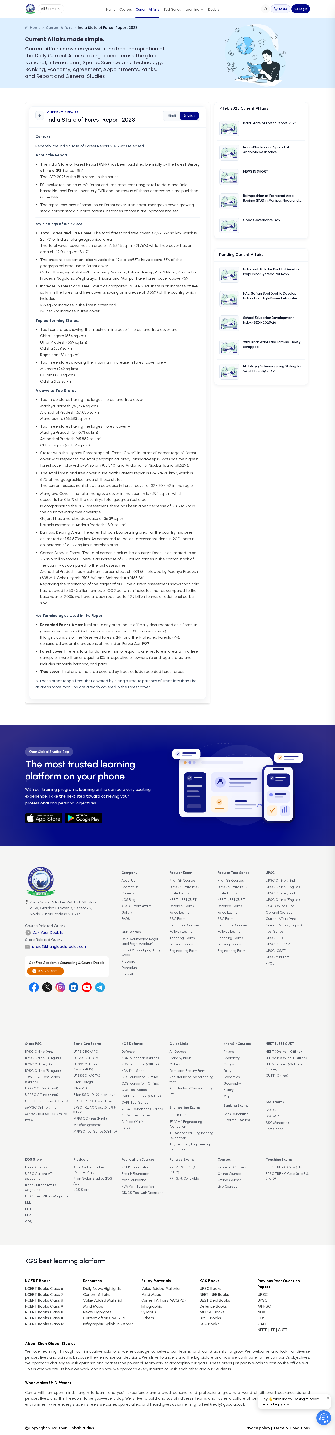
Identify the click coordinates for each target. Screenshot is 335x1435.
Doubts (213, 9)
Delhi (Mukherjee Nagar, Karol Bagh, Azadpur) (140, 941)
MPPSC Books (212, 1312)
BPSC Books (210, 1318)
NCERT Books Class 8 (44, 1300)
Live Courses (227, 1186)
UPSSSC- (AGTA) (86, 1076)
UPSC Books (210, 1288)
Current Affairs (147, 9)
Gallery (127, 912)
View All (127, 974)
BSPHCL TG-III (180, 1115)
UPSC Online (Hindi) (281, 880)
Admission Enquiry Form (187, 1071)
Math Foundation (134, 1180)
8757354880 (48, 971)
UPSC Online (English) (283, 887)
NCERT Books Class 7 (44, 1294)
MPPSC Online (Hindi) (42, 1107)
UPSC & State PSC (184, 887)
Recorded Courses (232, 1167)
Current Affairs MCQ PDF (105, 1318)
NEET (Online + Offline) (284, 1052)
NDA (28, 1215)
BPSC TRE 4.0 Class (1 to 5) (93, 1101)
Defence (128, 1052)
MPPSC (264, 1306)
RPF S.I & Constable (184, 1178)
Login (303, 9)
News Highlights (97, 1312)
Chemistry (231, 1058)
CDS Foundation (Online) (140, 1083)
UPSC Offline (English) (283, 900)
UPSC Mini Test (277, 957)
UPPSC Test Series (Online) (46, 1101)
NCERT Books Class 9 (44, 1306)
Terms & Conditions (291, 1428)
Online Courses (229, 1174)
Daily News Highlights (102, 1288)
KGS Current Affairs (136, 906)
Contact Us (129, 887)
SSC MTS (273, 1116)
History (228, 1090)
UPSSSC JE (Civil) (87, 1058)
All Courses (177, 1052)
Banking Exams (181, 944)
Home (111, 9)
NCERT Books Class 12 (44, 1324)
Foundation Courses (184, 925)
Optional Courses (279, 912)
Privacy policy (257, 1428)
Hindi (172, 115)
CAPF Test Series (134, 1103)
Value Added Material (102, 1300)
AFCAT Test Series (135, 1115)
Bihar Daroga (83, 1082)
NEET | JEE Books (214, 1294)
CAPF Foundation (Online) (141, 1096)
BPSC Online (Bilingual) (43, 1058)
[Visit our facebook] (33, 987)
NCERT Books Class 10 (44, 1312)
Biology (228, 1064)
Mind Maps (93, 1306)
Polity (227, 1071)
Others (147, 1318)
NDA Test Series (133, 1071)
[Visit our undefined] (47, 987)
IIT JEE (30, 1209)
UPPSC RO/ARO (85, 1052)
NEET (29, 1202)
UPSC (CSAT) (276, 951)
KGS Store (81, 1190)
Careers (127, 893)
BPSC (262, 1300)
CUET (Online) (277, 1076)
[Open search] (265, 8)
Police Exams (179, 912)
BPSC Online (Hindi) (40, 1052)
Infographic (151, 1306)
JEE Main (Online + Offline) (286, 1058)
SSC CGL (273, 1110)
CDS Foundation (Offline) (140, 1077)
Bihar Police (82, 1088)
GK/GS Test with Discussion (142, 1193)
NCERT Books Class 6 (44, 1288)
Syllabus (148, 1312)
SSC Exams (178, 919)
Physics (228, 1052)
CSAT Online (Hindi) (281, 906)
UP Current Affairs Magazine (47, 1196)
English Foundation (135, 1174)
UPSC (263, 1294)
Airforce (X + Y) (133, 1122)
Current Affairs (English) (284, 925)
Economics (231, 1077)
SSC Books (209, 1324)
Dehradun (129, 968)
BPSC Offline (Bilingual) (43, 1071)
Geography (232, 1083)
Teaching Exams (182, 938)
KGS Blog (128, 900)
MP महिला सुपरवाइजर (86, 1125)
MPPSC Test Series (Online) (47, 1114)
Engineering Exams (184, 951)
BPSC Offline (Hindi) (40, 1064)
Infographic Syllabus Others (108, 1324)
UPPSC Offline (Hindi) (41, 1095)
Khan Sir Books (36, 1167)
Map (226, 1096)
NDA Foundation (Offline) (140, 1064)
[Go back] (39, 115)
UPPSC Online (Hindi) (41, 1088)
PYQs (270, 963)
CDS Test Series (134, 1090)
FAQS (125, 919)
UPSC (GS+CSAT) (280, 944)
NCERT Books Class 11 (44, 1318)
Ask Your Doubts (48, 932)
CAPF (262, 1324)
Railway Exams (180, 931)
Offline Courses (229, 1180)
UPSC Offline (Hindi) (281, 893)
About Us (128, 880)
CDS (28, 1222)
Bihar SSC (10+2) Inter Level (94, 1095)
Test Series (172, 9)
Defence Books (213, 1306)
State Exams (179, 893)
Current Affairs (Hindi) (282, 919)
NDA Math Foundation (137, 1186)
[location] (27, 908)
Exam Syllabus (180, 1058)
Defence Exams (181, 906)
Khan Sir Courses (182, 880)
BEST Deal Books (215, 1300)
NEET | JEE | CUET (183, 900)
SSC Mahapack (277, 1123)
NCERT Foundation (135, 1167)
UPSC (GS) (274, 938)
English (189, 115)
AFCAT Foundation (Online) (142, 1109)
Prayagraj (128, 961)
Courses (125, 9)
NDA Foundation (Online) (140, 1058)
